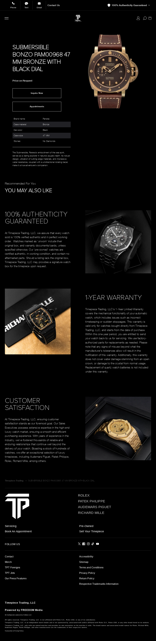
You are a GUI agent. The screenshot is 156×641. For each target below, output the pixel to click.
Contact (9, 556)
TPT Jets (10, 573)
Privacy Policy (87, 573)
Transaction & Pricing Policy (14, 630)
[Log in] (138, 18)
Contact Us (54, 5)
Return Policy (86, 578)
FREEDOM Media (32, 610)
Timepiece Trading (14, 480)
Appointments (37, 106)
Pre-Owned (86, 526)
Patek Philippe (91, 501)
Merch (8, 562)
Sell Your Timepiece (91, 531)
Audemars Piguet (94, 507)
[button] (7, 18)
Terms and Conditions (91, 567)
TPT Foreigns (12, 567)
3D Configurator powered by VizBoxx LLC (18, 614)
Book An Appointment (18, 531)
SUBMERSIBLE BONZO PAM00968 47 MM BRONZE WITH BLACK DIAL (61, 480)
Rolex (84, 495)
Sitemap (83, 562)
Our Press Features (16, 578)
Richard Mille (91, 513)
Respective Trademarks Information (99, 584)
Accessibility (86, 556)
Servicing (10, 526)
